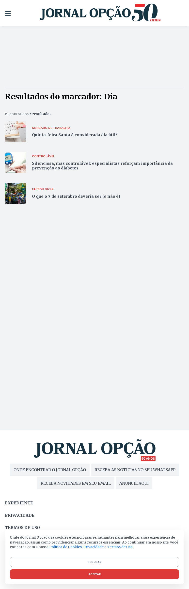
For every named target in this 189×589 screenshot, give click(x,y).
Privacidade (19, 515)
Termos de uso (22, 527)
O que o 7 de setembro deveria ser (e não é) (76, 196)
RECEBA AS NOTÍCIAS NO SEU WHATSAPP (134, 469)
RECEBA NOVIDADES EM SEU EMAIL (76, 483)
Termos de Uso (120, 547)
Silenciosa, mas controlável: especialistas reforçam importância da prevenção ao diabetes (102, 165)
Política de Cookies (65, 547)
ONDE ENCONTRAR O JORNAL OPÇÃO (50, 469)
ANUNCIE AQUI (134, 483)
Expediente (19, 502)
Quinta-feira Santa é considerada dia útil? (74, 134)
